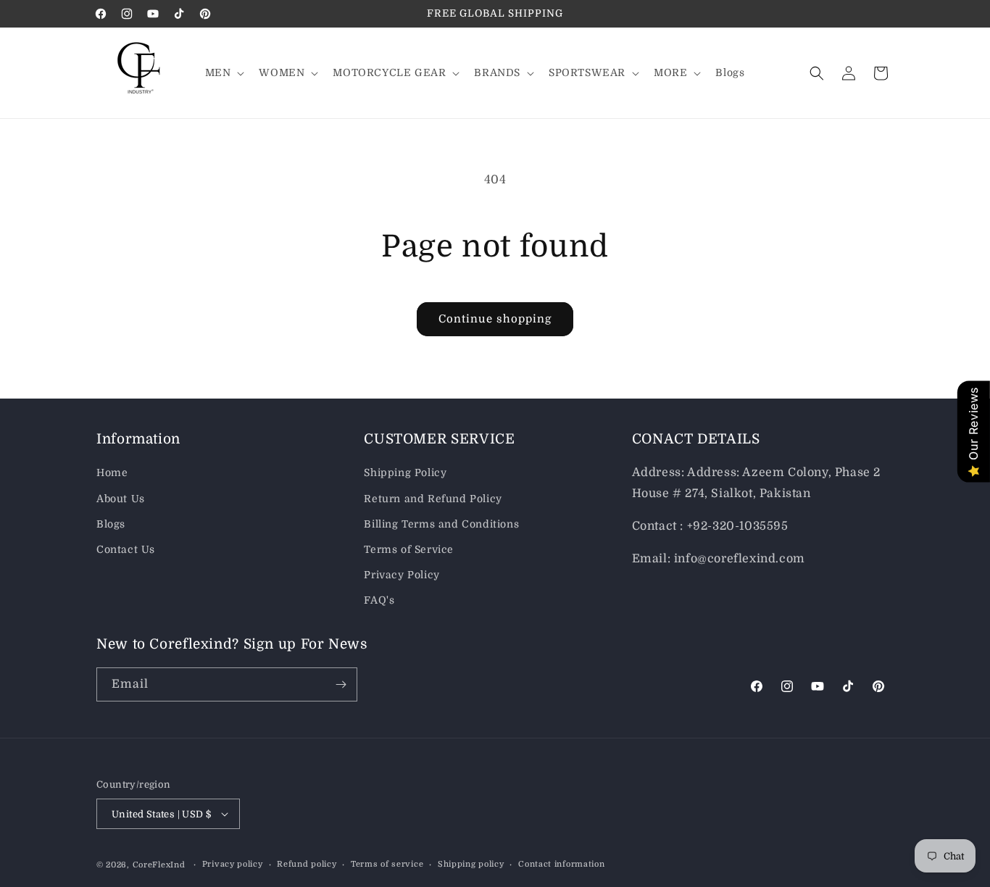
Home (112, 472)
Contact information (561, 864)
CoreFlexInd (159, 865)
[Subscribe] (341, 684)
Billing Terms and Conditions (441, 524)
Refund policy (306, 864)
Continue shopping (495, 318)
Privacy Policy (401, 574)
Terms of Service (409, 549)
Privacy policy (232, 864)
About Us (120, 498)
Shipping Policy (405, 472)
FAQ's (379, 600)
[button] (223, 72)
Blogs (110, 524)
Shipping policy (471, 864)
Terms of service (387, 864)
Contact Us (125, 549)
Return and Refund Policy (433, 498)
